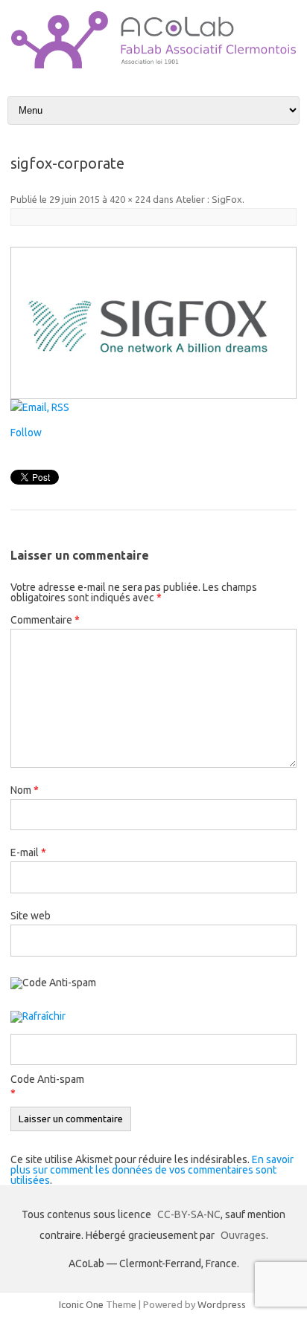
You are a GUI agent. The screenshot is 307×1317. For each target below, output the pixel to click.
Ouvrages (243, 1235)
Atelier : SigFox (209, 199)
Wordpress (221, 1304)
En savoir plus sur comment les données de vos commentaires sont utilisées (152, 1169)
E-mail (28, 852)
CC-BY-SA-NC (189, 1214)
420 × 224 (130, 199)
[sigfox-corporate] (153, 323)
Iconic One (81, 1304)
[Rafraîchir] (38, 1017)
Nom (24, 790)
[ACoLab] (153, 65)
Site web (30, 916)
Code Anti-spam (47, 1079)
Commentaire (45, 620)
